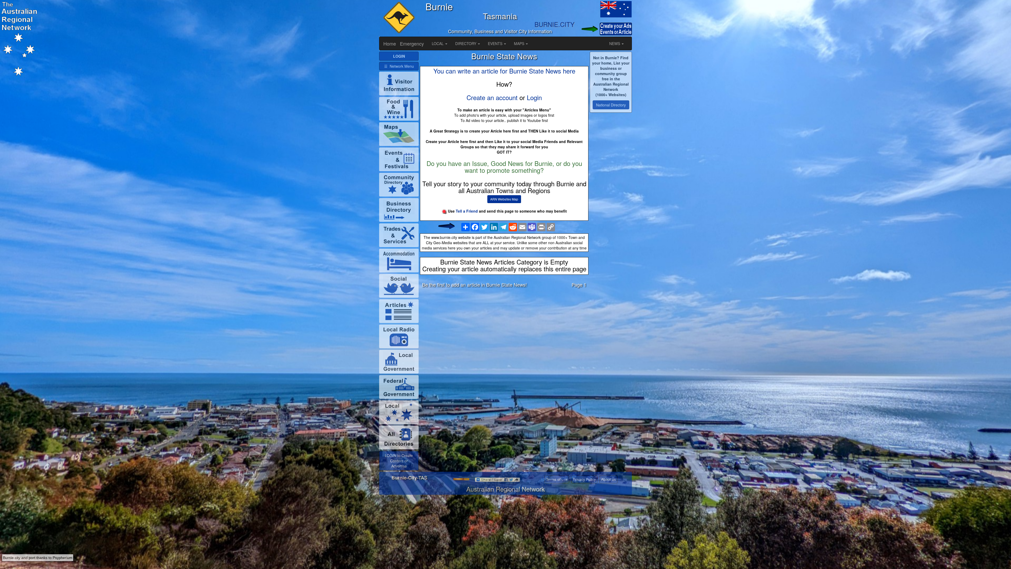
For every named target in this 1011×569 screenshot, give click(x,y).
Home (389, 43)
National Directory (611, 104)
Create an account (492, 97)
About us (608, 479)
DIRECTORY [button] (466, 43)
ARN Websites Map (504, 199)
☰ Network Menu (399, 66)
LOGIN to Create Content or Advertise (399, 461)
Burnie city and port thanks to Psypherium (37, 558)
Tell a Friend (467, 211)
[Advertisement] (504, 333)
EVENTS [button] (495, 43)
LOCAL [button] (438, 43)
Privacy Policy (584, 479)
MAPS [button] (519, 43)
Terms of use (557, 479)
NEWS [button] (615, 43)
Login (534, 97)
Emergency (412, 43)
